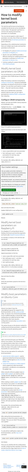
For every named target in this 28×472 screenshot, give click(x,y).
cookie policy (19, 186)
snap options (19, 321)
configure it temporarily (7, 82)
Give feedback (18, 10)
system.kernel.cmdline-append (11, 356)
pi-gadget (10, 373)
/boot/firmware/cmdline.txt (17, 235)
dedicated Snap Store (16, 304)
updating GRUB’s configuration (17, 94)
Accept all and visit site (9, 190)
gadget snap (6, 361)
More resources (21, 2)
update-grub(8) (20, 312)
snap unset (19, 432)
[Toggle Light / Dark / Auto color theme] (25, 6)
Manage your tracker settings (14, 471)
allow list (19, 359)
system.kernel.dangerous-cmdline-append (14, 363)
